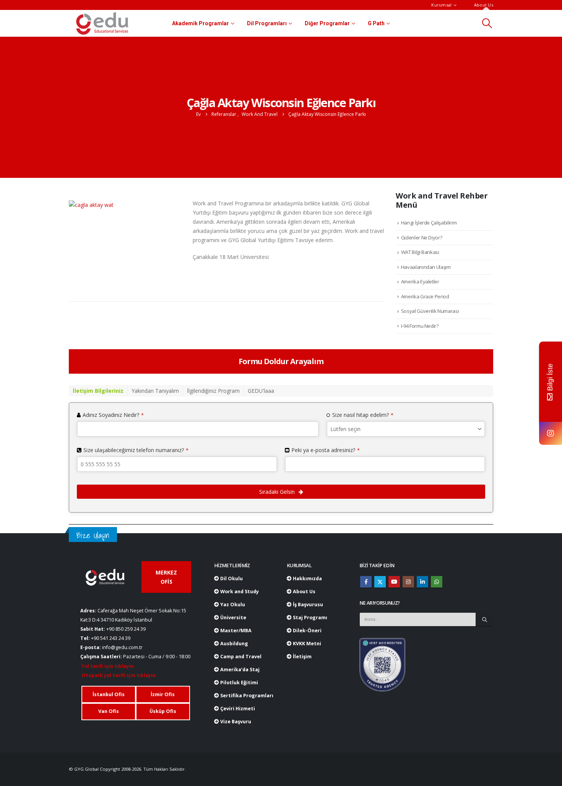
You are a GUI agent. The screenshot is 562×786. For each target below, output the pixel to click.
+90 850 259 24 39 (126, 629)
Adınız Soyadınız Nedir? (113, 414)
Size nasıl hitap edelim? (362, 414)
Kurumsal (441, 5)
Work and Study (239, 591)
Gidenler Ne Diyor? (421, 237)
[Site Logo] (102, 23)
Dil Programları (267, 23)
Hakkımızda (307, 578)
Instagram (408, 581)
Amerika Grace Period (425, 296)
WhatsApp (436, 581)
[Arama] (484, 619)
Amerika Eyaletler (420, 281)
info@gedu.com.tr (122, 647)
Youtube (394, 581)
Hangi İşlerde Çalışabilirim (429, 222)
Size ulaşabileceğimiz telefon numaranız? (135, 450)
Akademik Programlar (200, 23)
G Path (376, 23)
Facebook (366, 581)
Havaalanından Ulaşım (426, 267)
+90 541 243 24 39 (110, 638)
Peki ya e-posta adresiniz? (325, 450)
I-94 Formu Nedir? (420, 325)
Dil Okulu (231, 578)
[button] (487, 23)
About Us (483, 5)
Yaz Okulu (232, 604)
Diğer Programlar (327, 23)
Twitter (380, 581)
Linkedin (422, 581)
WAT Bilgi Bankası (420, 252)
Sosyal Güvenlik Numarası (430, 311)
